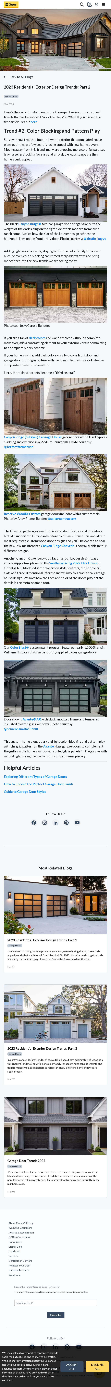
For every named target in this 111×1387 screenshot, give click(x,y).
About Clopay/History (21, 1223)
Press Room (15, 1242)
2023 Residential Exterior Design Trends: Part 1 (42, 940)
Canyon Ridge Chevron (57, 546)
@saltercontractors (62, 519)
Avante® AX (32, 719)
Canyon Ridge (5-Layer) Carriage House (33, 437)
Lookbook (14, 1251)
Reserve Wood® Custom (22, 514)
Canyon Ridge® (29, 224)
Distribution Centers (20, 1260)
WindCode (15, 1275)
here (33, 122)
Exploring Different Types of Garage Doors (35, 777)
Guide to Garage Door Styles (25, 792)
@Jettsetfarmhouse (18, 447)
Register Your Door (19, 1265)
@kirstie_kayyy (95, 239)
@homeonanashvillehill (21, 729)
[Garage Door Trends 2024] (55, 1126)
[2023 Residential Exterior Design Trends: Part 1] (55, 905)
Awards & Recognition (21, 1232)
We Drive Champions (20, 1227)
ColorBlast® (19, 647)
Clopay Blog (15, 1246)
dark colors (37, 338)
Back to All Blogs (21, 77)
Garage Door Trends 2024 (26, 1161)
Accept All (72, 1366)
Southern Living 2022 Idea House (73, 563)
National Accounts (19, 1270)
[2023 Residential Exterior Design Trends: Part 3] (55, 1014)
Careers (13, 1256)
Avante (48, 746)
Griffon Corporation (20, 1237)
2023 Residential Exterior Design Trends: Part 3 (42, 1048)
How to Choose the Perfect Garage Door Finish (38, 784)
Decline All (97, 1366)
